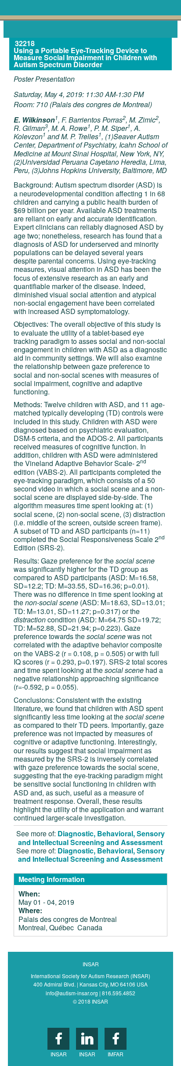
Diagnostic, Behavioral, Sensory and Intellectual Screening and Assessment (91, 837)
